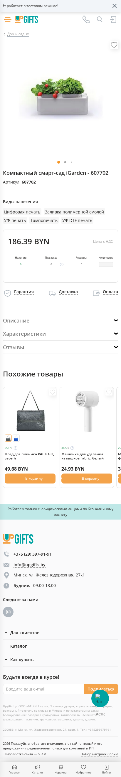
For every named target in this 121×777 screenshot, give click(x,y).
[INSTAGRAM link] (8, 612)
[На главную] (26, 19)
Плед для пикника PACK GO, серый (29, 456)
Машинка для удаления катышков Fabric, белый (82, 456)
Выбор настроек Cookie (99, 754)
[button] (65, 162)
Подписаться (101, 689)
